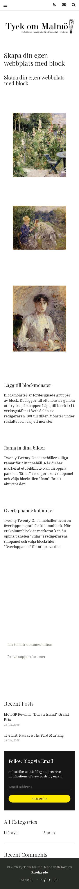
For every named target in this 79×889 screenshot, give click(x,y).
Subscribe (39, 799)
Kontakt (26, 880)
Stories (49, 832)
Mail (62, 5)
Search (72, 5)
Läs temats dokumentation (29, 644)
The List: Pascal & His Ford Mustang (34, 735)
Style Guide (49, 880)
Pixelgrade (39, 872)
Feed (52, 5)
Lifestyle (11, 832)
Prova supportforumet (26, 656)
